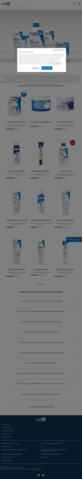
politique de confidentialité (55, 63)
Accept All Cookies (47, 68)
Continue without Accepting (59, 50)
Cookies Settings (35, 68)
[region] (41, 60)
